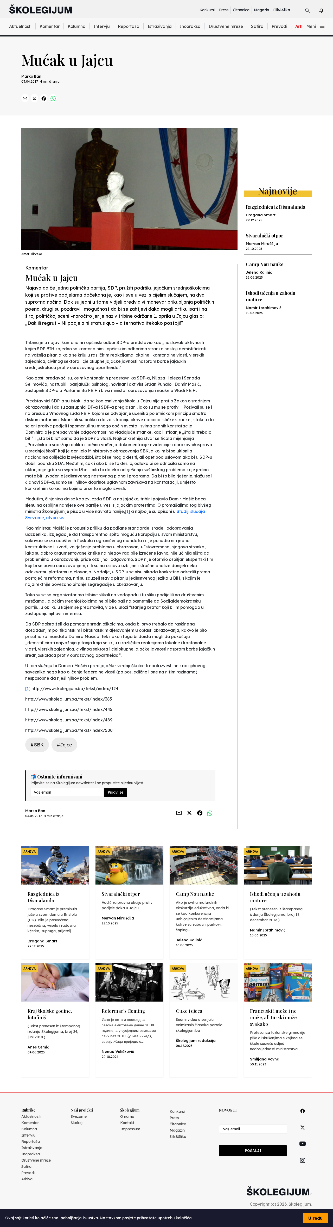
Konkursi (207, 10)
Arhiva (27, 1179)
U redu (315, 1218)
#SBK (37, 745)
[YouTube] (302, 1150)
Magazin (261, 10)
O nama (127, 1116)
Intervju (102, 26)
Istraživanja (160, 26)
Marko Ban (31, 76)
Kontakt (127, 1122)
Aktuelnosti (20, 26)
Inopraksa (190, 26)
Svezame (79, 1116)
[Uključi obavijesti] (326, 10)
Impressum (130, 1129)
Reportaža (128, 26)
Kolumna (77, 26)
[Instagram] (302, 1166)
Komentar (50, 26)
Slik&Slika (281, 10)
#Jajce (64, 745)
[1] (127, 511)
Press (223, 10)
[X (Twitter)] (302, 1133)
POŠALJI (253, 1150)
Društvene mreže (226, 26)
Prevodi (279, 26)
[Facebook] (302, 1116)
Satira (257, 26)
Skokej (76, 1122)
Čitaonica (241, 10)
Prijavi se (115, 792)
